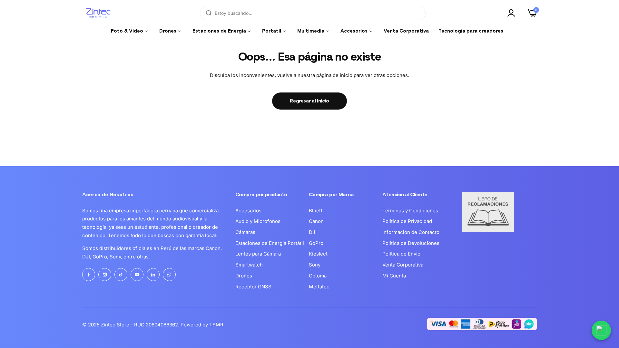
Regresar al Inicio (309, 101)
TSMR (216, 325)
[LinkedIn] (153, 274)
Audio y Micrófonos (257, 221)
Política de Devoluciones (410, 243)
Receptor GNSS (253, 287)
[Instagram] (104, 274)
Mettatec (319, 287)
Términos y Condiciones (410, 211)
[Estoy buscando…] (208, 13)
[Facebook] (88, 274)
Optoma (318, 276)
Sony (314, 265)
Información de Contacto (410, 232)
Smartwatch (249, 265)
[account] (512, 13)
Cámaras (245, 232)
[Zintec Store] (98, 13)
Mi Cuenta (394, 276)
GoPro (316, 243)
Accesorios (248, 211)
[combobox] (313, 13)
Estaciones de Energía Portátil (269, 243)
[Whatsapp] (169, 274)
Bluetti (316, 211)
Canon (316, 221)
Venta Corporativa (402, 265)
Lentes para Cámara (258, 254)
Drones (243, 276)
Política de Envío (401, 254)
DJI (313, 232)
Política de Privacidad (407, 221)
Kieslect (318, 254)
